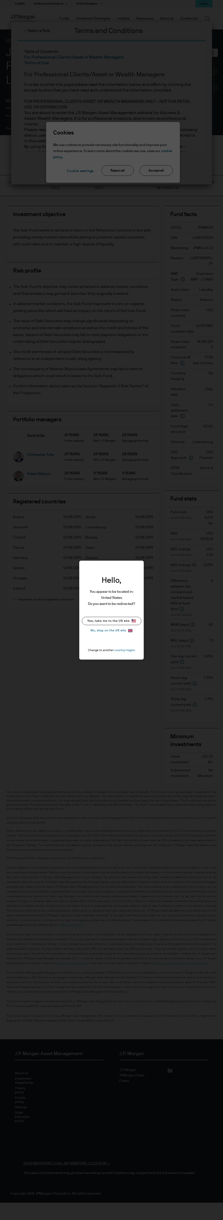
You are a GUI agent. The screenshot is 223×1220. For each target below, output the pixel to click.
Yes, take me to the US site (108, 620)
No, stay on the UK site (108, 630)
